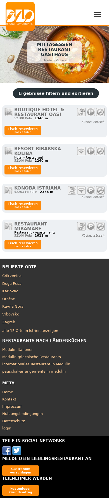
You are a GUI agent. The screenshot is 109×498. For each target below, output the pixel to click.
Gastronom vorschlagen (20, 470)
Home (7, 392)
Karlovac (10, 291)
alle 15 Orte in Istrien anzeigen (30, 331)
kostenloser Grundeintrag (20, 490)
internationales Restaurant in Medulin (36, 364)
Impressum (12, 406)
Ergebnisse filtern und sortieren (55, 93)
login (6, 428)
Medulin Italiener (17, 350)
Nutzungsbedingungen (22, 414)
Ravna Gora (12, 306)
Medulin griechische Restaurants (31, 357)
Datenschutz (13, 421)
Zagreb (8, 322)
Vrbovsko (10, 314)
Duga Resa (12, 283)
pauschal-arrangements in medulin (34, 371)
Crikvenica (12, 276)
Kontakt (9, 399)
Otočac (8, 299)
